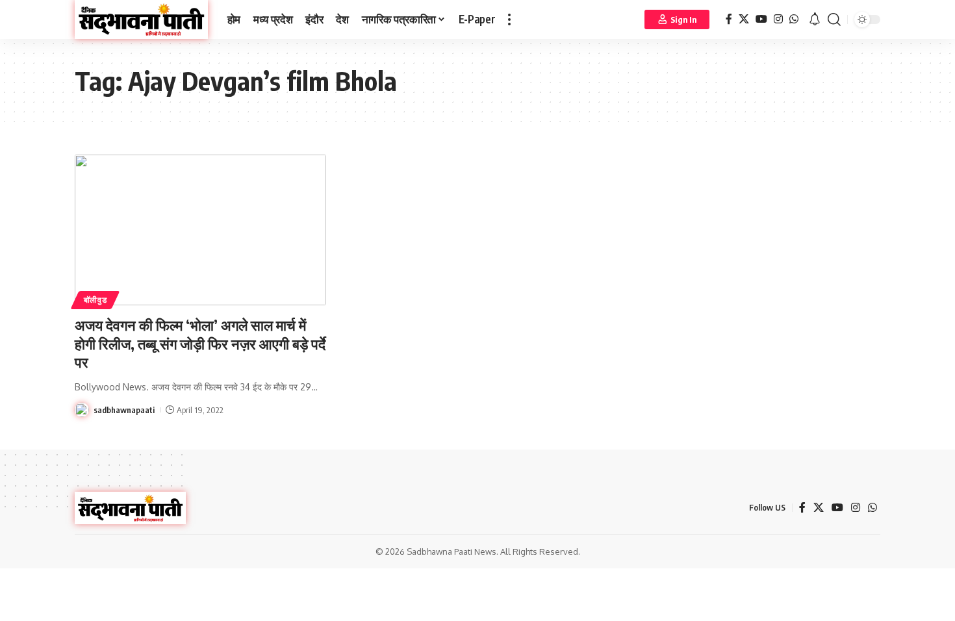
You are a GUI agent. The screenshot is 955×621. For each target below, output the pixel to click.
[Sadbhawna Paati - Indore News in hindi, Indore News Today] (141, 19)
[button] (509, 19)
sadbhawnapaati (124, 410)
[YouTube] (761, 19)
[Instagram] (778, 19)
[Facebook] (728, 19)
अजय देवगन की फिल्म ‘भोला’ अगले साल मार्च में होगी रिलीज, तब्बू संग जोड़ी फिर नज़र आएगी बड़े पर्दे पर (200, 343)
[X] (743, 19)
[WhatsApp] (794, 19)
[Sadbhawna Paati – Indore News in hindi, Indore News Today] (130, 508)
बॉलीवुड (95, 300)
